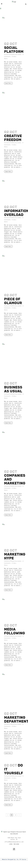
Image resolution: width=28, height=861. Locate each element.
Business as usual (13, 389)
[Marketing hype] (14, 535)
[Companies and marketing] (14, 449)
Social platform (13, 50)
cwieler (19, 54)
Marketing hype (14, 556)
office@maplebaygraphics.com (14, 841)
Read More (8, 83)
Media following (14, 631)
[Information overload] (14, 191)
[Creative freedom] (14, 110)
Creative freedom (13, 138)
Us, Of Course (21, 859)
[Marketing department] (14, 691)
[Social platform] (14, 28)
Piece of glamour (13, 301)
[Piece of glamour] (14, 273)
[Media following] (14, 610)
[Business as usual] (14, 361)
